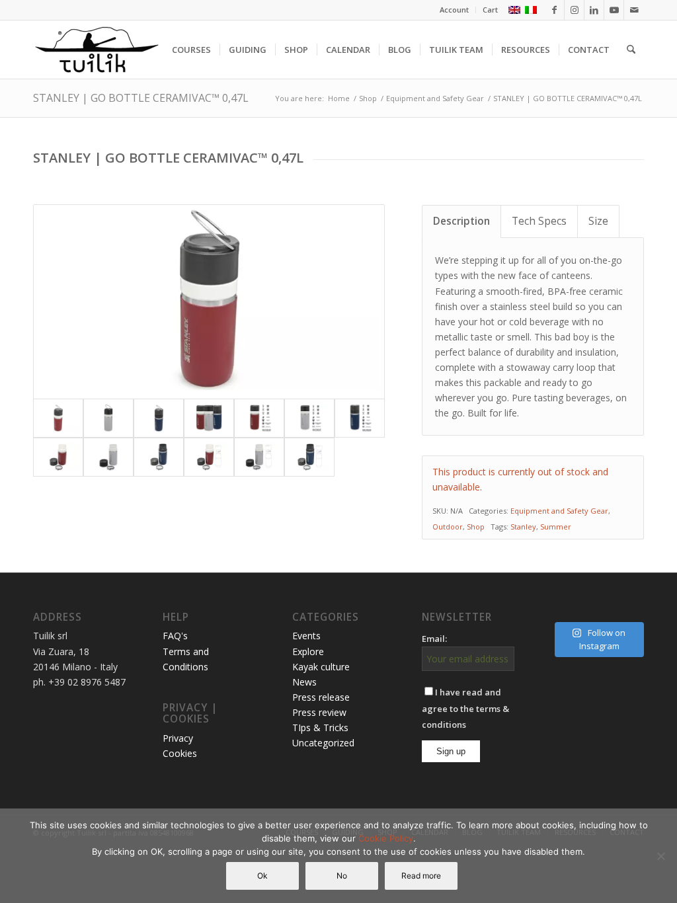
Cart (490, 10)
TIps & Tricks (320, 727)
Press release (321, 697)
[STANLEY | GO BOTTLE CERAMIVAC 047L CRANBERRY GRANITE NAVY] (209, 418)
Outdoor (447, 526)
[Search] (631, 49)
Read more (421, 876)
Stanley (523, 526)
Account (454, 10)
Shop (476, 526)
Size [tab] (598, 221)
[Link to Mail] (634, 10)
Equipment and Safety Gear (559, 511)
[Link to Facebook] (554, 10)
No (342, 876)
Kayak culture (321, 666)
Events (306, 635)
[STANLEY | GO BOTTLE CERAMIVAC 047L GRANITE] (108, 418)
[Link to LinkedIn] (594, 10)
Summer (555, 526)
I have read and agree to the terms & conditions (465, 708)
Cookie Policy (385, 838)
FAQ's (175, 635)
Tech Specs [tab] (539, 221)
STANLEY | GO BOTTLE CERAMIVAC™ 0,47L (141, 98)
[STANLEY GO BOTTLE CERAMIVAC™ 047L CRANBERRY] (209, 301)
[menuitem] (454, 10)
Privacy (178, 738)
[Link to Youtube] (613, 10)
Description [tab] (461, 221)
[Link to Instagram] (574, 10)
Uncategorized (323, 742)
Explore (308, 651)
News (304, 682)
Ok (262, 876)
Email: (434, 639)
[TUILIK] (96, 49)
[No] (660, 856)
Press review (319, 712)
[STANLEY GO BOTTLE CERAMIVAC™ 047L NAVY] (159, 418)
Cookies (180, 753)
